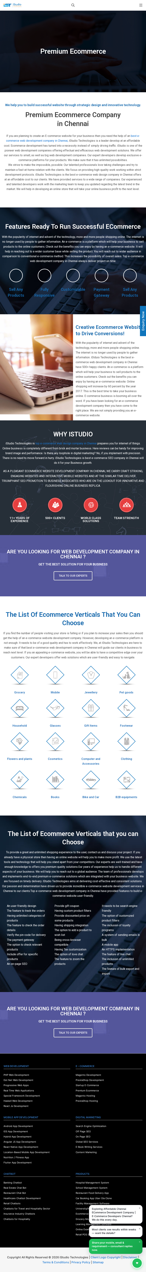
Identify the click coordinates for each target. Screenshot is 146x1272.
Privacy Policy (80, 1262)
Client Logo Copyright (106, 1257)
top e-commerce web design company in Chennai (66, 443)
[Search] (73, 5)
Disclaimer (130, 1257)
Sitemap (98, 1262)
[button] (73, 575)
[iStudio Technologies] (12, 5)
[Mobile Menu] (140, 5)
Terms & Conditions (55, 1262)
